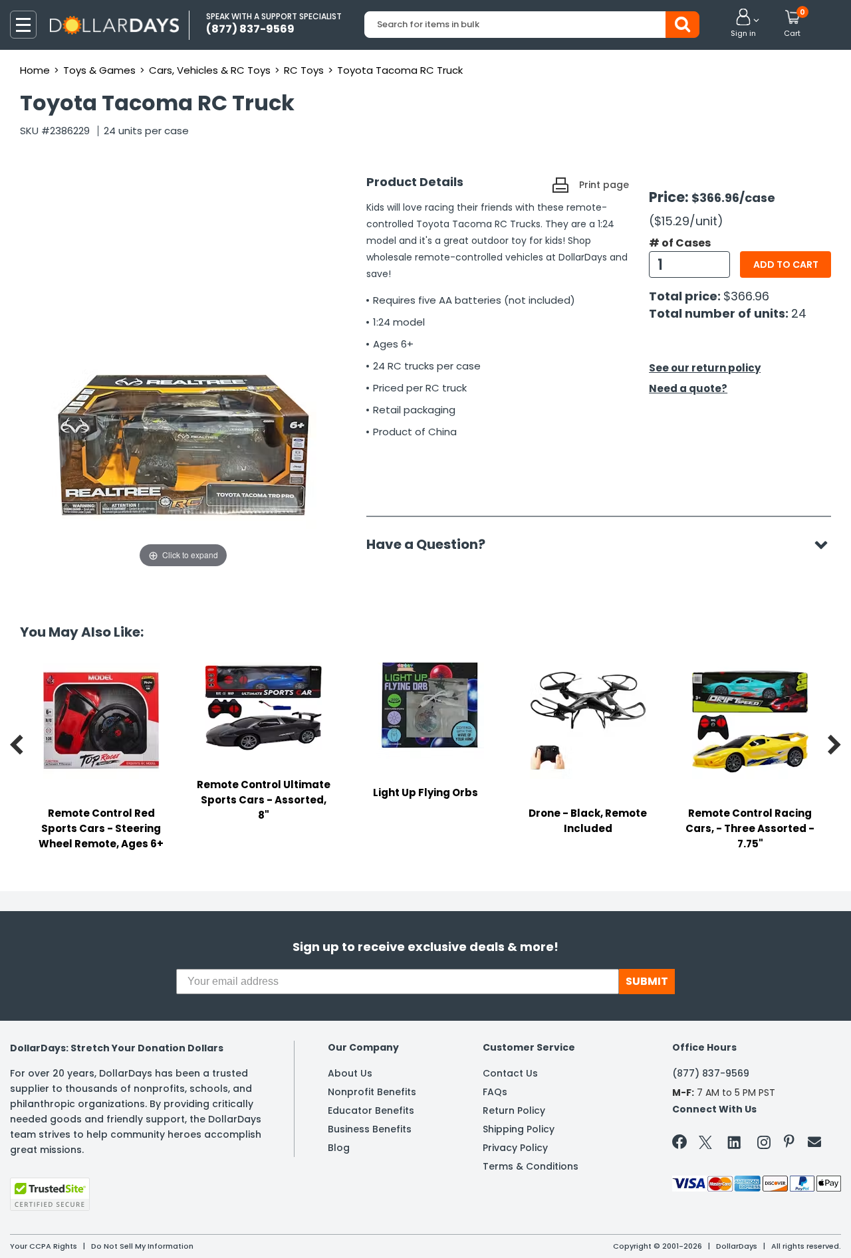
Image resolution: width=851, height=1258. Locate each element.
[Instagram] (764, 1144)
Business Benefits (370, 1129)
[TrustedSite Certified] (50, 1194)
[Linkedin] (734, 1141)
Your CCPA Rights (43, 1246)
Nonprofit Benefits (372, 1092)
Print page (604, 184)
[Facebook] (681, 1144)
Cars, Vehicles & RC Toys (210, 70)
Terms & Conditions (530, 1166)
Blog (339, 1147)
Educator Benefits (371, 1110)
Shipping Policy (518, 1129)
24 (798, 313)
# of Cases (680, 243)
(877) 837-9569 (710, 1073)
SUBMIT (647, 981)
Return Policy (514, 1110)
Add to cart (785, 264)
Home (35, 70)
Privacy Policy (515, 1147)
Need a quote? (688, 388)
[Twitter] (705, 1144)
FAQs (495, 1092)
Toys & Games (99, 70)
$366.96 (746, 296)
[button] (743, 24)
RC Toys (304, 70)
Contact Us (510, 1073)
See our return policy (705, 368)
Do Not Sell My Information (142, 1246)
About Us (350, 1073)
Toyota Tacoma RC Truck (400, 70)
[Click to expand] (183, 437)
